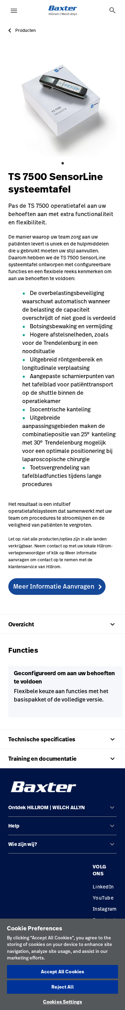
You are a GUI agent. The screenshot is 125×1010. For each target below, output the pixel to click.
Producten (25, 30)
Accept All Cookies (62, 971)
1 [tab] (62, 163)
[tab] (112, 10)
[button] (62, 810)
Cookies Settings (62, 1002)
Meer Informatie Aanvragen (53, 586)
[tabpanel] (62, 102)
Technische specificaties (62, 739)
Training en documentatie (62, 758)
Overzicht (62, 624)
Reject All (62, 987)
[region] (62, 964)
